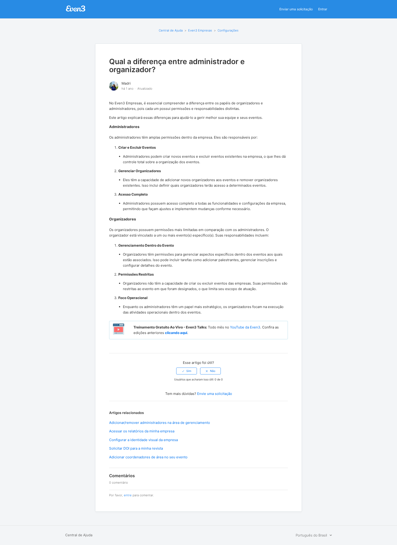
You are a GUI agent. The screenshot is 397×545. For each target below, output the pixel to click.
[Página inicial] (75, 11)
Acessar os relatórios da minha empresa (141, 431)
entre (128, 495)
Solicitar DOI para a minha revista (136, 448)
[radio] (186, 371)
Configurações (228, 30)
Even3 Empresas (200, 30)
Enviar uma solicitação (296, 9)
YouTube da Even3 (245, 327)
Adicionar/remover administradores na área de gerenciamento (159, 422)
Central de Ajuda (171, 30)
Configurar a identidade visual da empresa (143, 440)
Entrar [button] (322, 9)
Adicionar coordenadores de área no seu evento (148, 457)
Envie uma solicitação (214, 393)
